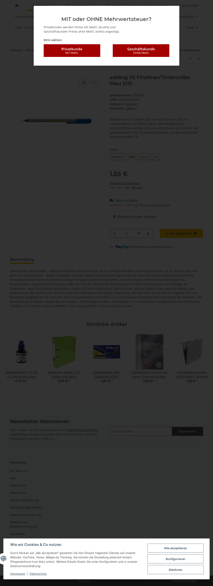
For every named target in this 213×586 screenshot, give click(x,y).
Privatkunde (71, 51)
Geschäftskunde (141, 51)
